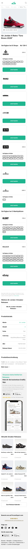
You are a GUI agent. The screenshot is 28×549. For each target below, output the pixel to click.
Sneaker (8, 7)
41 (11, 61)
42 (14, 61)
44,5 (7, 63)
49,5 (11, 260)
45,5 (11, 158)
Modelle (9, 540)
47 (18, 158)
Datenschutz (19, 542)
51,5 (18, 260)
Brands (3, 540)
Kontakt (3, 544)
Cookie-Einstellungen (13, 544)
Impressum (4, 542)
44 (4, 63)
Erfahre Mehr (16, 295)
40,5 (7, 61)
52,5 (21, 260)
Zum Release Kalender (13, 504)
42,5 (18, 61)
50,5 (14, 260)
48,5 (4, 232)
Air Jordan (14, 7)
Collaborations (17, 540)
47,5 (22, 158)
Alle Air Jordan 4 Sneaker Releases (14, 307)
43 (21, 61)
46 (14, 63)
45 (11, 63)
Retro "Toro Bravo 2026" (23, 7)
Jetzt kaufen (14, 69)
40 (4, 61)
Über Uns (12, 542)
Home (3, 7)
